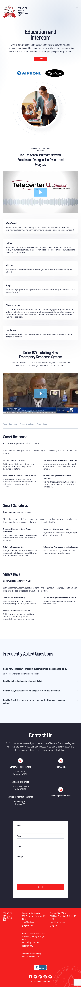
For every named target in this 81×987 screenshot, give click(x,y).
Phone (19, 836)
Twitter (35, 977)
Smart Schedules (27, 424)
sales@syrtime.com (29, 922)
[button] (40, 192)
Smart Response (10, 424)
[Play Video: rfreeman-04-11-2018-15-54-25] (40, 393)
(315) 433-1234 (61, 767)
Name (19, 826)
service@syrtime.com (30, 942)
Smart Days (42, 424)
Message (20, 857)
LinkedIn (40, 977)
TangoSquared (34, 956)
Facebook (30, 977)
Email (19, 846)
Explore (40, 59)
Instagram (45, 977)
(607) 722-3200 (55, 926)
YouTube (50, 977)
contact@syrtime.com (61, 796)
